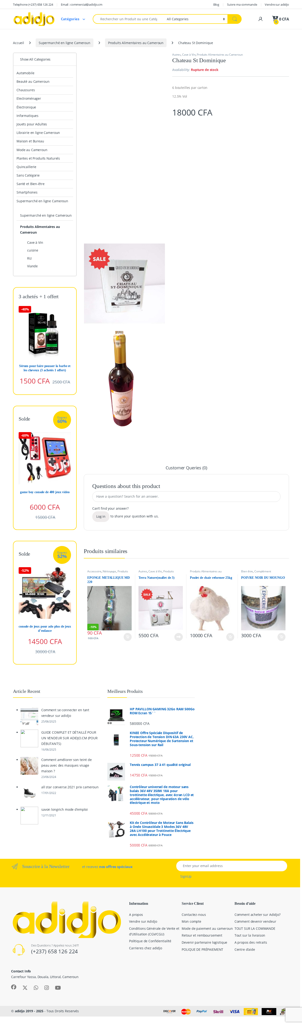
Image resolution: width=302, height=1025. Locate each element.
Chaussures (26, 90)
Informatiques (27, 115)
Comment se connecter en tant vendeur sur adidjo (65, 713)
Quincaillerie (26, 167)
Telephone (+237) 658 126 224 (33, 4)
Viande (32, 266)
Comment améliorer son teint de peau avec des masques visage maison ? (66, 765)
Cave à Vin (189, 55)
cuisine (32, 250)
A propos (136, 914)
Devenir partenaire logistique (204, 942)
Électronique (26, 107)
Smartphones (27, 192)
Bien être (247, 571)
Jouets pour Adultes (32, 124)
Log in (100, 516)
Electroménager (29, 98)
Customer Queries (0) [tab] (186, 468)
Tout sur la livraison (250, 935)
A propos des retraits (251, 942)
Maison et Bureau (30, 141)
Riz (29, 258)
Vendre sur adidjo (277, 4)
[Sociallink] (13, 987)
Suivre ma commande (242, 4)
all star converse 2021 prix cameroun (70, 787)
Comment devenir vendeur (255, 921)
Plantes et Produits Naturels (38, 158)
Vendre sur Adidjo (143, 921)
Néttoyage (109, 571)
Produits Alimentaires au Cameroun (136, 43)
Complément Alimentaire (256, 572)
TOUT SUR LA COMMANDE (255, 928)
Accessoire (94, 571)
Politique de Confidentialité (150, 941)
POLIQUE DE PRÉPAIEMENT (202, 949)
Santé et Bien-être (30, 184)
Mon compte (191, 921)
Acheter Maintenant (122, 637)
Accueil (18, 43)
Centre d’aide (245, 949)
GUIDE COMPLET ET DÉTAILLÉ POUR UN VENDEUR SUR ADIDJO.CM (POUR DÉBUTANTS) (69, 738)
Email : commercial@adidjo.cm (81, 4)
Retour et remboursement (202, 935)
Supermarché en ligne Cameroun (64, 43)
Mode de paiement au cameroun (207, 928)
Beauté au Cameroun (33, 81)
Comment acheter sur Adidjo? (258, 914)
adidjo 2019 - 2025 (29, 1011)
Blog (216, 4)
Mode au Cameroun (32, 150)
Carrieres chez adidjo (145, 948)
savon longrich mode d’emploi (64, 809)
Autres (176, 55)
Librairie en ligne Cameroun (38, 132)
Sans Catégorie (28, 175)
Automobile (25, 73)
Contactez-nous (194, 914)
